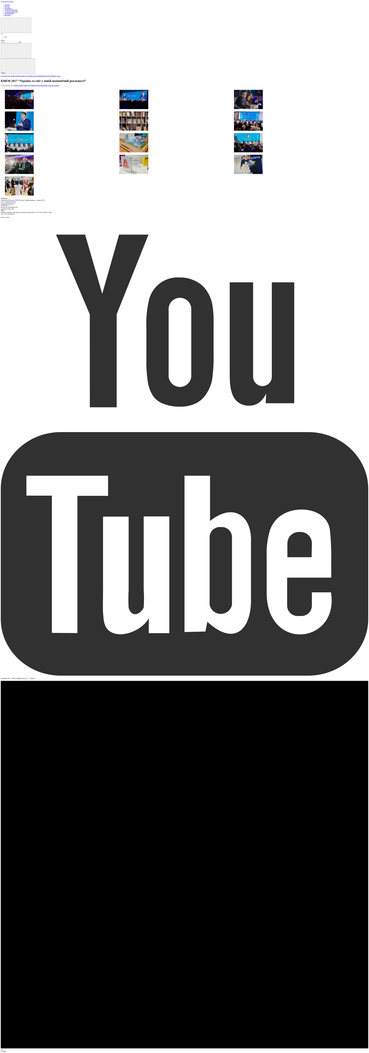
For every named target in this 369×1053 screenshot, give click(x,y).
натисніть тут (10, 204)
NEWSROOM (5, 76)
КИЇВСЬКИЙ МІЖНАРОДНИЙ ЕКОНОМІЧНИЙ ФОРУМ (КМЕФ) (33, 76)
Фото (59, 76)
